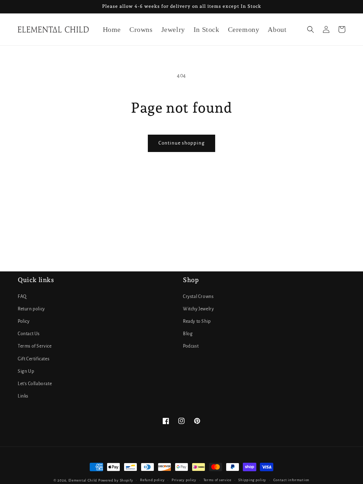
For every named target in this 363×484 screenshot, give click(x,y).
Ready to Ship (197, 321)
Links (23, 396)
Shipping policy (252, 480)
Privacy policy (184, 480)
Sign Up (26, 371)
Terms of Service (35, 346)
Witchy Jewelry (198, 308)
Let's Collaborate (35, 383)
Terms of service (217, 480)
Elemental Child (82, 480)
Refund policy (152, 480)
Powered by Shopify (115, 480)
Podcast (191, 346)
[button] (310, 29)
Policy (24, 321)
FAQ (22, 296)
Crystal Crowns (198, 296)
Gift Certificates (33, 358)
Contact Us (29, 333)
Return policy (31, 308)
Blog (187, 333)
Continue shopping (181, 143)
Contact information (291, 480)
